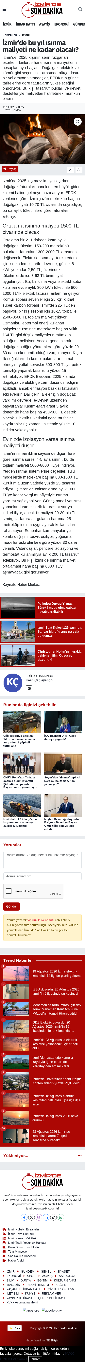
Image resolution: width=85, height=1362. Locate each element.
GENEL (46, 1271)
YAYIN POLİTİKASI (19, 1298)
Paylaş (12, 169)
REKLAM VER (51, 1293)
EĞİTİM (42, 1280)
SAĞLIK (61, 1284)
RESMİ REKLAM (37, 1284)
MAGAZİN (13, 1284)
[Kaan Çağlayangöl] (12, 682)
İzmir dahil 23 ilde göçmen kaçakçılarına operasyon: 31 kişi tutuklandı (21, 822)
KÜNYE (30, 1293)
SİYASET (63, 1271)
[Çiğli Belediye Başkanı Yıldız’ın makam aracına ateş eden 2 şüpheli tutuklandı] (22, 722)
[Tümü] (80, 1156)
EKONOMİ (61, 24)
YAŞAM (12, 1289)
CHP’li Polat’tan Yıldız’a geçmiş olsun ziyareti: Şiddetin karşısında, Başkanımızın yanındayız (20, 782)
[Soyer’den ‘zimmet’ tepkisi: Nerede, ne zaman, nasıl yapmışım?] (63, 763)
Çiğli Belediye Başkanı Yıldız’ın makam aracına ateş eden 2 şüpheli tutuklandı (19, 740)
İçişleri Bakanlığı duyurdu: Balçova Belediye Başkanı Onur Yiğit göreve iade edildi (62, 824)
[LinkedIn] (46, 1217)
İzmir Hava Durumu (21, 1234)
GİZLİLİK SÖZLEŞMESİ (63, 1289)
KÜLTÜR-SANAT (65, 1280)
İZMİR (7, 24)
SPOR (31, 1276)
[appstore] (31, 1311)
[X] (31, 1217)
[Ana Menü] (4, 9)
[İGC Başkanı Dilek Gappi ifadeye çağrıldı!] (63, 722)
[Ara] (80, 9)
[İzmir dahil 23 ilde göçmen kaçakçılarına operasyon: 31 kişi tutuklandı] (22, 805)
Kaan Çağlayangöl (39, 680)
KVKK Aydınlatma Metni (22, 1302)
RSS (16, 1328)
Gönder (11, 906)
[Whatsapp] (61, 1217)
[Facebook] (24, 1217)
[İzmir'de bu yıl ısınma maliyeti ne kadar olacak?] (42, 139)
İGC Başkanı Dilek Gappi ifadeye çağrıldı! (60, 737)
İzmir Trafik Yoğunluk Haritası (27, 1242)
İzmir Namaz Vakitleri (22, 1238)
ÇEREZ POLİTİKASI (51, 1298)
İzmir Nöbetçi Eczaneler (23, 1229)
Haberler (10, 35)
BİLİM (10, 1280)
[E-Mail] (29, 688)
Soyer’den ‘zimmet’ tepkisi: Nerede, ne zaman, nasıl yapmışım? (62, 781)
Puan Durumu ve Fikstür (24, 1247)
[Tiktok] (53, 1217)
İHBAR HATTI (25, 24)
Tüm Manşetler (18, 1251)
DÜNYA (26, 1280)
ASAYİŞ (44, 24)
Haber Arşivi (16, 1260)
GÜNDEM (27, 1271)
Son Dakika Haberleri (22, 1256)
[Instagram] (39, 1217)
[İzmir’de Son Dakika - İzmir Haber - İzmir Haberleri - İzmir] (42, 9)
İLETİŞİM (13, 1293)
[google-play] (52, 1311)
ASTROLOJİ (67, 1276)
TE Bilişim (53, 1340)
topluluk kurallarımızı (41, 920)
